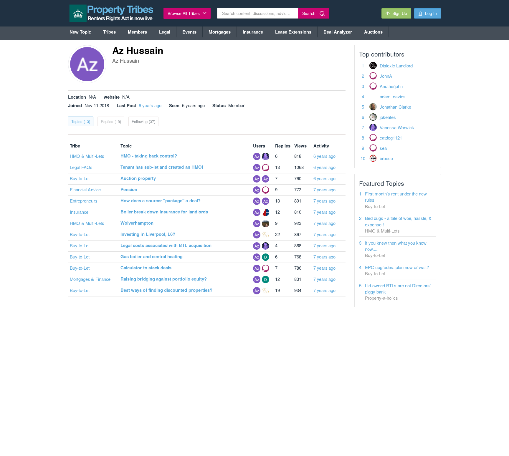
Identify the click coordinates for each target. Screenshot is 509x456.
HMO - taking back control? (148, 155)
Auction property (138, 178)
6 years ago (150, 105)
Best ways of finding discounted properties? (166, 290)
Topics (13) (80, 121)
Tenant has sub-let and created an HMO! (161, 167)
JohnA (386, 76)
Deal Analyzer (337, 32)
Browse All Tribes (184, 13)
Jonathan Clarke (395, 107)
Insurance (253, 32)
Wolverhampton (136, 223)
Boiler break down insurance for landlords (164, 211)
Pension (128, 189)
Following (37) (143, 121)
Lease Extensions (293, 32)
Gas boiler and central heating (151, 256)
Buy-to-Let (80, 178)
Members (137, 32)
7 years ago (324, 189)
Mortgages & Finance (90, 279)
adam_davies (393, 96)
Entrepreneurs (83, 201)
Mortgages (220, 32)
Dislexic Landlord (396, 65)
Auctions (373, 32)
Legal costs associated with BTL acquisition (165, 245)
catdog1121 (391, 138)
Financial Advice (85, 189)
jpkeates (388, 117)
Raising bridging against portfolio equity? (163, 279)
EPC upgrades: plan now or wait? (397, 267)
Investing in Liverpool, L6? (147, 234)
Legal (164, 32)
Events (189, 32)
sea (383, 148)
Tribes (109, 32)
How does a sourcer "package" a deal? (160, 200)
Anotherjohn (391, 86)
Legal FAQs (81, 167)
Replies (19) (111, 121)
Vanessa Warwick (397, 127)
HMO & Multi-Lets (87, 156)
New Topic (80, 32)
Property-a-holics (381, 298)
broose (386, 158)
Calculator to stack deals (145, 267)
